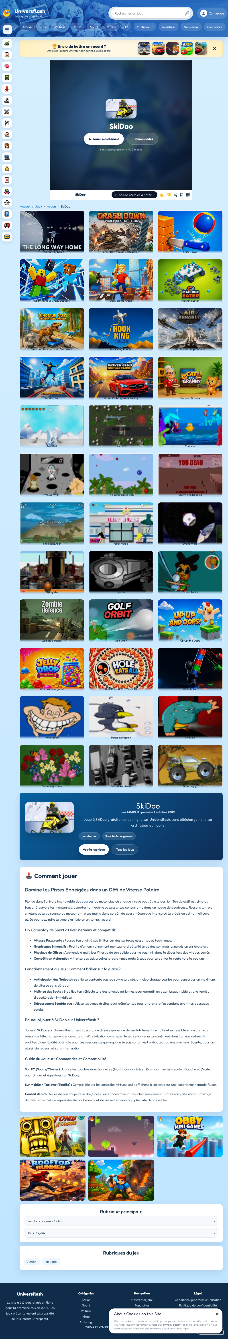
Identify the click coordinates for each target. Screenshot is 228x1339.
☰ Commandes (142, 139)
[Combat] (7, 112)
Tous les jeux (125, 849)
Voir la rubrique (94, 849)
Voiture (60, 27)
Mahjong (86, 1322)
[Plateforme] (7, 100)
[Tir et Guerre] (7, 43)
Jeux (38, 206)
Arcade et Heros (34, 27)
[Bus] (7, 237)
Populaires (214, 27)
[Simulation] (7, 157)
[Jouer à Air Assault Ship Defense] (144, 48)
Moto (77, 27)
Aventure (168, 27)
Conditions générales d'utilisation (198, 1300)
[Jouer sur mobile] (188, 195)
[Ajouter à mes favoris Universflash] (182, 195)
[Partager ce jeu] (175, 195)
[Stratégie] (7, 168)
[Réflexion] (7, 66)
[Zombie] (7, 77)
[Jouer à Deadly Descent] (201, 48)
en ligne (51, 1261)
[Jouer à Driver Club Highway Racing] (158, 48)
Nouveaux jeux (142, 1300)
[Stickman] (7, 89)
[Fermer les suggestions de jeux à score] (214, 48)
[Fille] (7, 146)
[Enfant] (7, 134)
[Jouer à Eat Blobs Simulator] (187, 48)
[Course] (7, 123)
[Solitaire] (7, 180)
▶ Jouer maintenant (104, 139)
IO (126, 27)
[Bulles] (7, 191)
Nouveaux (191, 27)
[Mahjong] (7, 55)
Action (51, 206)
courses (88, 901)
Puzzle (111, 27)
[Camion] (7, 225)
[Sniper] (7, 203)
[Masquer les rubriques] (7, 29)
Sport (94, 27)
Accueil (25, 206)
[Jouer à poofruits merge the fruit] (172, 48)
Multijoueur (145, 27)
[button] (134, 194)
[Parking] (7, 214)
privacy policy (172, 1324)
